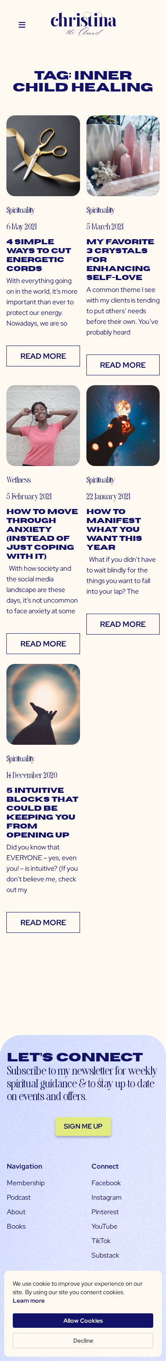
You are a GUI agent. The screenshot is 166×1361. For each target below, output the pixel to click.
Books (16, 1226)
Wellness (18, 479)
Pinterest (105, 1211)
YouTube (104, 1226)
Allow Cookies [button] (83, 1320)
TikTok (101, 1240)
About (16, 1211)
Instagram (107, 1197)
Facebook (106, 1182)
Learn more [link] (29, 1300)
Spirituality (20, 209)
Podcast (19, 1197)
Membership (26, 1182)
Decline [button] (83, 1340)
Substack (105, 1255)
